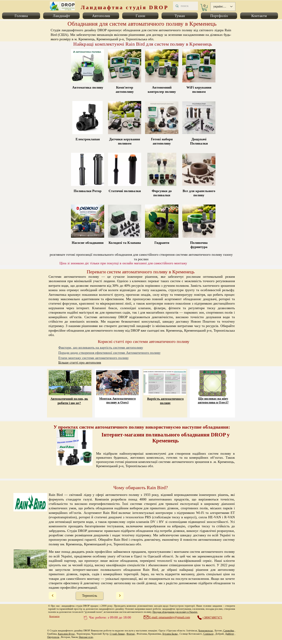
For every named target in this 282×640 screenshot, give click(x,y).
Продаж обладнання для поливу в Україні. (175, 611)
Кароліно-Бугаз (66, 633)
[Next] (52, 595)
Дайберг (229, 633)
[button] (22, 15)
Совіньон (208, 633)
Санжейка (228, 630)
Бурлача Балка (170, 633)
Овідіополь (53, 637)
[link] (204, 7)
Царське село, (86, 637)
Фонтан (130, 633)
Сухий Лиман (117, 633)
